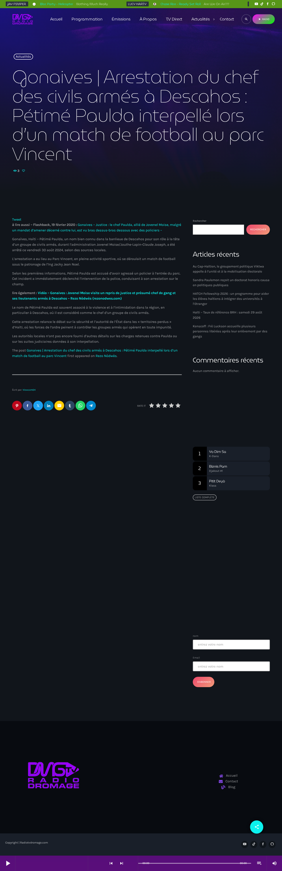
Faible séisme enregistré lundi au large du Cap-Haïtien (228, 571)
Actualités (23, 57)
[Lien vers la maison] (22, 19)
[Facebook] (267, 4)
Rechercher (199, 220)
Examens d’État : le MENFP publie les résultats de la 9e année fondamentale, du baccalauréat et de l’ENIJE (230, 549)
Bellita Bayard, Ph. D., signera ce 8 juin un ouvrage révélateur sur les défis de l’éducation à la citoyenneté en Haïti (240, 529)
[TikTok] (262, 4)
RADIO (263, 19)
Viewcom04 (29, 389)
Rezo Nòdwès (106, 356)
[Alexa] (273, 4)
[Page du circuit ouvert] (133, 863)
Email (196, 657)
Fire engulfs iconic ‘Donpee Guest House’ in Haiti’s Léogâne (239, 594)
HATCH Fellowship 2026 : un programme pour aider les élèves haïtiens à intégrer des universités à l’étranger (231, 299)
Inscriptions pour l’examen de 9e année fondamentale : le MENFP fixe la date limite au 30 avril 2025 (240, 617)
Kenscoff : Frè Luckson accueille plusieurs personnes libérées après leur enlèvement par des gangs (230, 331)
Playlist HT (209, 417)
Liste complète (205, 497)
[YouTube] (256, 4)
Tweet (16, 220)
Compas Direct (210, 408)
